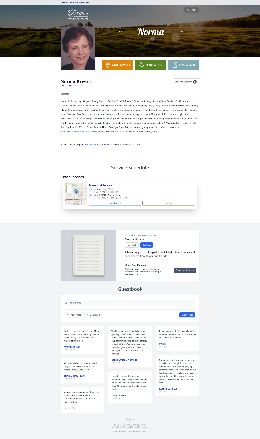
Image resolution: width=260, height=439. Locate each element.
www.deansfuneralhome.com (75, 131)
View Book (131, 245)
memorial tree (93, 144)
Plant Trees (169, 203)
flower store (134, 144)
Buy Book (146, 245)
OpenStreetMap (133, 431)
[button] (76, 191)
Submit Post (187, 315)
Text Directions (115, 203)
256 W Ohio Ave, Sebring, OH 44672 (110, 197)
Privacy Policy (122, 427)
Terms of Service (137, 427)
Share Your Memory (185, 270)
